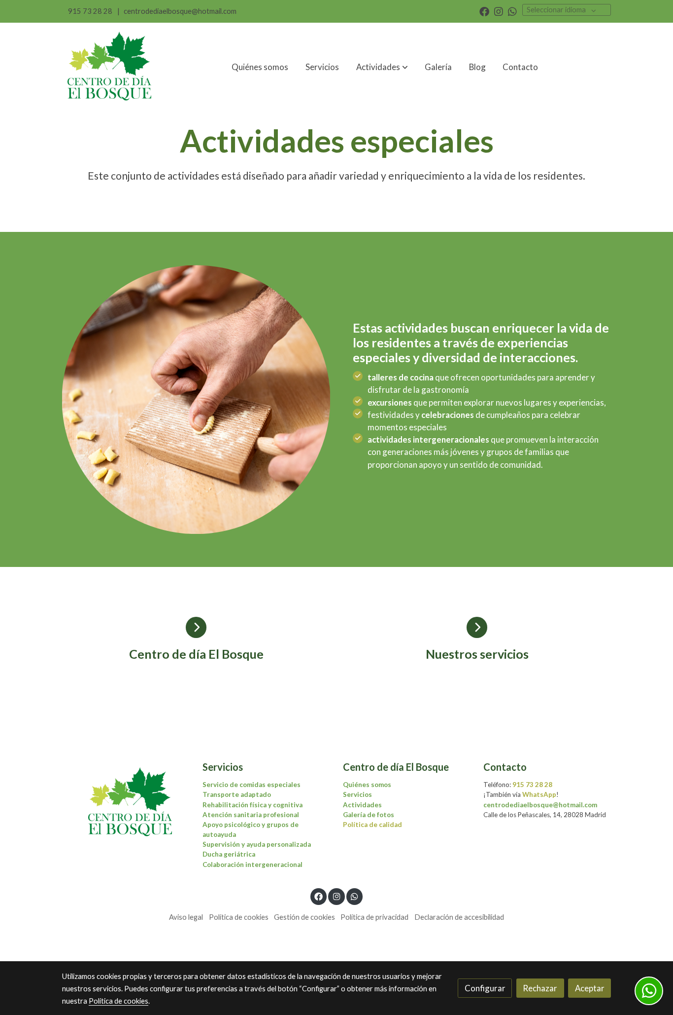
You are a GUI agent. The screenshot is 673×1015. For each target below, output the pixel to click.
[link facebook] (484, 11)
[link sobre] (125, 802)
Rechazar (540, 988)
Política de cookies (239, 917)
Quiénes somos (367, 785)
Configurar (485, 988)
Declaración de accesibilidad (459, 917)
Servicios (357, 794)
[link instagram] (498, 11)
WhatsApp (539, 794)
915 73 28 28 (90, 11)
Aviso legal (186, 917)
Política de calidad (372, 824)
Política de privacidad (374, 917)
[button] (382, 67)
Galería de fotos (368, 815)
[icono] (196, 627)
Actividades (362, 805)
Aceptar (590, 988)
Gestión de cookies (304, 917)
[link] (110, 67)
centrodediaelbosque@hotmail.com (180, 11)
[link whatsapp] (512, 11)
